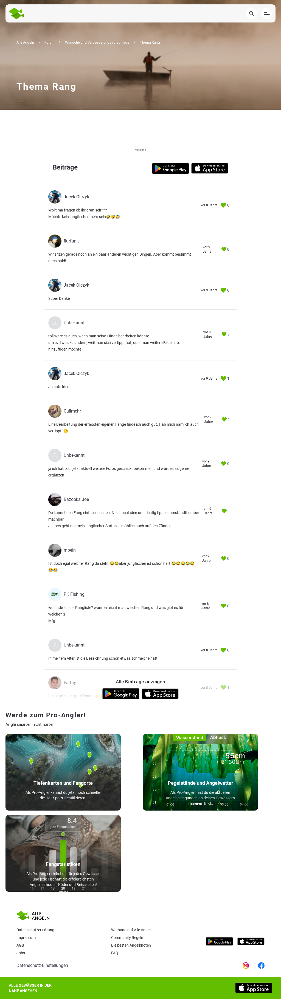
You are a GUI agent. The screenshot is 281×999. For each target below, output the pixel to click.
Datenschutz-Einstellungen (42, 965)
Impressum (26, 937)
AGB (20, 945)
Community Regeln (127, 937)
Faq (114, 953)
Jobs (20, 953)
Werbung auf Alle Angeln (132, 930)
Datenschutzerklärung (35, 930)
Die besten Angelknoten (131, 945)
